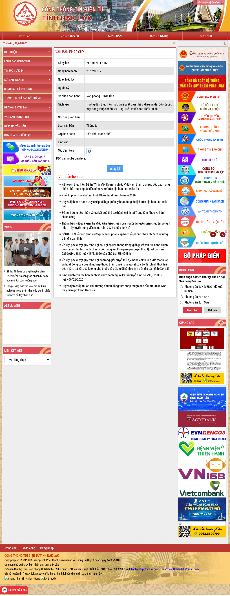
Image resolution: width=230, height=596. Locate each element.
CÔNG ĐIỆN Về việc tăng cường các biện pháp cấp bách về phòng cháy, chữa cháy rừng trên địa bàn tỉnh (115, 236)
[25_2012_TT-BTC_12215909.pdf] (89, 151)
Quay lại (115, 168)
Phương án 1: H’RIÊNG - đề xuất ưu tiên (203, 288)
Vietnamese (203, 2)
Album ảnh (12, 305)
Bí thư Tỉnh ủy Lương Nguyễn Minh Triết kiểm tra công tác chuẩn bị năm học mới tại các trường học (27, 275)
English (215, 2)
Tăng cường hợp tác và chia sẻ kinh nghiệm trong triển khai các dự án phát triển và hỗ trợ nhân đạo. (28, 290)
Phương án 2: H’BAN (197, 297)
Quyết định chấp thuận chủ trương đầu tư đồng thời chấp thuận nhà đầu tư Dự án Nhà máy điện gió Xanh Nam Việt (114, 288)
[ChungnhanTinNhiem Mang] (22, 578)
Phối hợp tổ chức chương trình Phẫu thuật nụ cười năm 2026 (99, 195)
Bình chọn (192, 310)
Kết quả (212, 310)
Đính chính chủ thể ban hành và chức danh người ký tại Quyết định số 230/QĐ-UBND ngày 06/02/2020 (113, 277)
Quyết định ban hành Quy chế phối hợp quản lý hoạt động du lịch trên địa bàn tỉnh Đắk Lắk (114, 204)
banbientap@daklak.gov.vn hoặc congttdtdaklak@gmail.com (165, 569)
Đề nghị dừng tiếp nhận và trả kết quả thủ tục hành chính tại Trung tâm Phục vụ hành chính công (113, 214)
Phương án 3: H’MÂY (197, 302)
